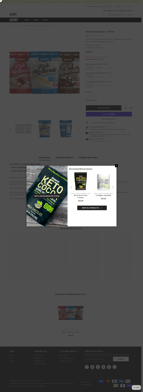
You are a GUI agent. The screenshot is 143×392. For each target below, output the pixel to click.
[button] (71, 187)
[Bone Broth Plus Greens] (80, 181)
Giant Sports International (80, 193)
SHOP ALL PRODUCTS (90, 208)
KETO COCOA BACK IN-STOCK (47, 196)
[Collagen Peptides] (103, 181)
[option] (80, 187)
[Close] (116, 165)
